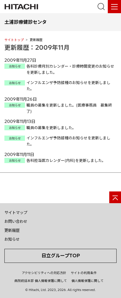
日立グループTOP (60, 255)
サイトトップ (14, 40)
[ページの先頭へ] (115, 197)
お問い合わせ (15, 221)
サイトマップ (15, 212)
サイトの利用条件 (84, 273)
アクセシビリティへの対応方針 (44, 273)
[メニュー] (114, 6)
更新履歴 (12, 230)
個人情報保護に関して (87, 281)
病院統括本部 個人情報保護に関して (40, 281)
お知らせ (12, 239)
